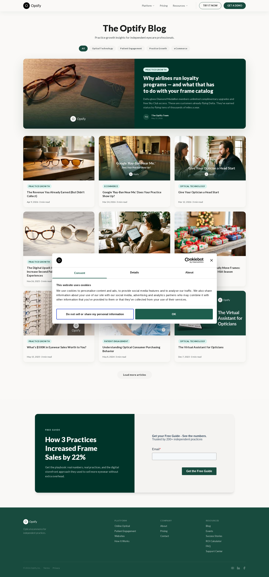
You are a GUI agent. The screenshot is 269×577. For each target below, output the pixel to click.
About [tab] (189, 272)
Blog (208, 525)
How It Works (122, 541)
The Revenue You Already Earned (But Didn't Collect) (56, 194)
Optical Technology (102, 48)
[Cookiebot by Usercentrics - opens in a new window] (187, 260)
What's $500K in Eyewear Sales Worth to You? (56, 347)
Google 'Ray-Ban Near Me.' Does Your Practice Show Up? (131, 194)
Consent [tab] (79, 273)
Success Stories (214, 536)
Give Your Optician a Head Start (198, 192)
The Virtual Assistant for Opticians (200, 347)
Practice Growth (158, 48)
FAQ (208, 546)
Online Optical (122, 525)
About (163, 525)
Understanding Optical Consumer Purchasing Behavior (131, 349)
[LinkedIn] (238, 568)
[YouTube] (232, 568)
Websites (120, 536)
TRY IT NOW (210, 5)
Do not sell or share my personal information (95, 313)
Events (209, 531)
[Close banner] (211, 260)
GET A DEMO (234, 5)
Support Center (214, 551)
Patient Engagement (131, 48)
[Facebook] (244, 568)
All (83, 48)
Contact (164, 536)
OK (174, 313)
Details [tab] (134, 272)
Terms (46, 568)
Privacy (56, 568)
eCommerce (180, 48)
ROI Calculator (214, 541)
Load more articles (134, 374)
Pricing (164, 5)
